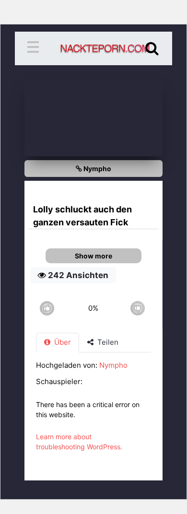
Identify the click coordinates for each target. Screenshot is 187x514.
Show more (93, 256)
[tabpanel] (93, 410)
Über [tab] (61, 342)
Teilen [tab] (106, 342)
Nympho (96, 168)
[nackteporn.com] (93, 49)
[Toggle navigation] (35, 48)
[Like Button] (47, 308)
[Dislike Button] (137, 308)
